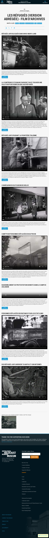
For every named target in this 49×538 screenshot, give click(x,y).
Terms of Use (5, 521)
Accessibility (5, 527)
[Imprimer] (6, 28)
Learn (23, 476)
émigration (39, 23)
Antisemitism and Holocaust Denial (29, 491)
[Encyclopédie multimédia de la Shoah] (25, 2)
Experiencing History (26, 508)
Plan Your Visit (25, 462)
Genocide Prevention (26, 489)
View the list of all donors (7, 441)
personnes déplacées (29, 23)
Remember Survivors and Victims (28, 486)
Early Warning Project (26, 510)
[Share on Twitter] (9, 28)
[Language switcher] (14, 28)
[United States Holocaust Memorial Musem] (9, 454)
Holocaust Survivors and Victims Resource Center (32, 503)
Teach (23, 479)
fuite (35, 23)
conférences (22, 23)
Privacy (4, 524)
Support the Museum (26, 470)
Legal (3, 531)
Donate (24, 472)
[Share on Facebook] (11, 28)
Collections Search (25, 500)
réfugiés (17, 23)
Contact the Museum (7, 518)
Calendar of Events (26, 467)
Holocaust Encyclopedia (27, 498)
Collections (24, 481)
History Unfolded (25, 505)
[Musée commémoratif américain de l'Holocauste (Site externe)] (9, 2)
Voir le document (4, 77)
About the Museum (6, 514)
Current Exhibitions (26, 465)
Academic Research (26, 484)
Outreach (24, 494)
